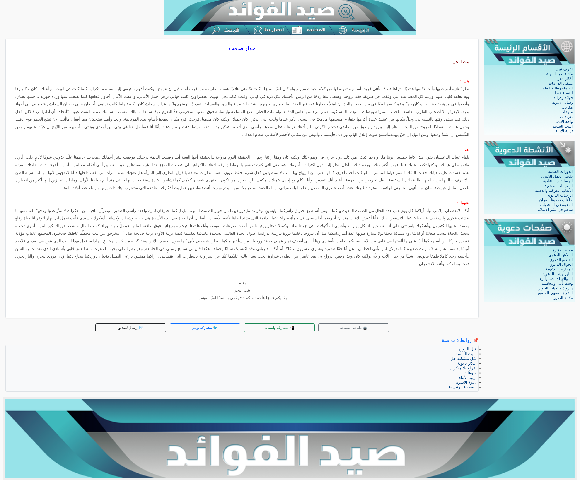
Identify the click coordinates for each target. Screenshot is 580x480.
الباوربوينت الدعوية (557, 274)
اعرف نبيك (564, 69)
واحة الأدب (564, 121)
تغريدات (566, 117)
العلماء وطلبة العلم (557, 88)
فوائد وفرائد (563, 98)
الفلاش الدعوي (561, 255)
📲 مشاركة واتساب (279, 328)
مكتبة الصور (563, 298)
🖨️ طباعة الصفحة (353, 328)
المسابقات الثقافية (558, 181)
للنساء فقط (563, 93)
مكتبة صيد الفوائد (559, 74)
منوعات (567, 112)
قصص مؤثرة (562, 250)
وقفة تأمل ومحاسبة (557, 283)
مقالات (567, 107)
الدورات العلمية (560, 171)
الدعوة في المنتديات (556, 205)
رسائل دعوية (562, 102)
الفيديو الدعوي (561, 260)
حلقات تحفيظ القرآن (556, 200)
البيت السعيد (563, 126)
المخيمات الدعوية (559, 186)
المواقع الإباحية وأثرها (555, 279)
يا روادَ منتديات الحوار (556, 288)
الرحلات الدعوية (560, 195)
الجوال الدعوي (561, 264)
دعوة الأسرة (466, 382)
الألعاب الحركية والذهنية (554, 190)
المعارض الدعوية (559, 269)
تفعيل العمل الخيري (557, 176)
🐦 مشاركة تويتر (205, 328)
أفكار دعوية (563, 79)
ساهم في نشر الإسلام (555, 209)
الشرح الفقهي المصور (555, 293)
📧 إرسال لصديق (131, 328)
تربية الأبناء (564, 131)
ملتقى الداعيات (560, 83)
